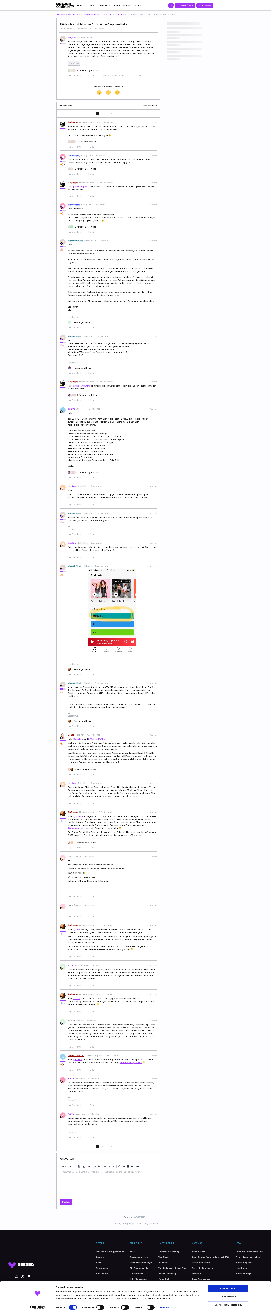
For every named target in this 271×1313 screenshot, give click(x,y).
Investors (196, 1273)
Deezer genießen (91, 14)
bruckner (72, 486)
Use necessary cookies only (228, 1305)
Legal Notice (241, 1268)
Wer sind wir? (74, 14)
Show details (166, 1307)
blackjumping (74, 155)
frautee (71, 1020)
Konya (71, 1078)
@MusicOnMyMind (81, 386)
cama (70, 856)
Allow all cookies (228, 1288)
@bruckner (78, 739)
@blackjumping (80, 187)
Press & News (198, 1251)
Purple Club (163, 1279)
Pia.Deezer (73, 812)
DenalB (71, 735)
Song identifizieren (139, 1257)
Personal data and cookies (247, 1257)
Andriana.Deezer (76, 1055)
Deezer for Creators (201, 1262)
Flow (132, 1251)
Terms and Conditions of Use (249, 1251)
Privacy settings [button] (243, 1273)
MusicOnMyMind (75, 240)
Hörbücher (74, 63)
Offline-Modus (136, 1273)
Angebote (100, 1257)
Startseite (60, 14)
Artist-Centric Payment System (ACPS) (210, 1257)
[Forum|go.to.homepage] (65, 5)
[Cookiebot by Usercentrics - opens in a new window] (37, 1307)
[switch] (100, 1307)
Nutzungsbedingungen (124, 1223)
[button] (185, 5)
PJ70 (70, 965)
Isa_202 (71, 409)
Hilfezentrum (102, 1273)
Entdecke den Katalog (168, 1251)
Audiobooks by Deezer (131, 1062)
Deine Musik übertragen (141, 1262)
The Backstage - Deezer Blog (172, 1268)
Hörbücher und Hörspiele (114, 14)
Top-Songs (163, 1257)
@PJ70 (76, 998)
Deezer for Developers (202, 1268)
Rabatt (99, 1262)
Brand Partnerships (201, 1279)
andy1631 (72, 37)
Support (138, 5)
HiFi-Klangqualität (138, 1279)
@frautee (77, 1059)
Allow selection (228, 1296)
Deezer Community (167, 1273)
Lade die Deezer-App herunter (110, 1251)
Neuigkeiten (105, 5)
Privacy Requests (243, 1262)
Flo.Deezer (73, 122)
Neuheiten (163, 1262)
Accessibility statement (147, 1223)
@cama (76, 929)
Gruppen (127, 5)
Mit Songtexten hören (140, 1268)
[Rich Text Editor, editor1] (108, 1183)
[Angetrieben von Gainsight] (135, 1218)
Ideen (117, 5)
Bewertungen (102, 1268)
